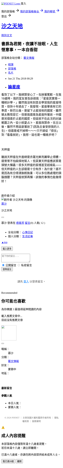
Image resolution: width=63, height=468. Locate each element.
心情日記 (27, 232)
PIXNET (15, 417)
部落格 (12, 68)
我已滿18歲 (8, 461)
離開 (19, 461)
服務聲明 (36, 421)
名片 (10, 72)
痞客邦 (20, 222)
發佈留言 (7, 269)
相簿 (10, 64)
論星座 (14, 87)
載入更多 (7, 249)
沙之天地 (12, 26)
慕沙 (4, 203)
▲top (4, 242)
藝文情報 (29, 57)
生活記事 (27, 236)
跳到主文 (6, 35)
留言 (27, 222)
